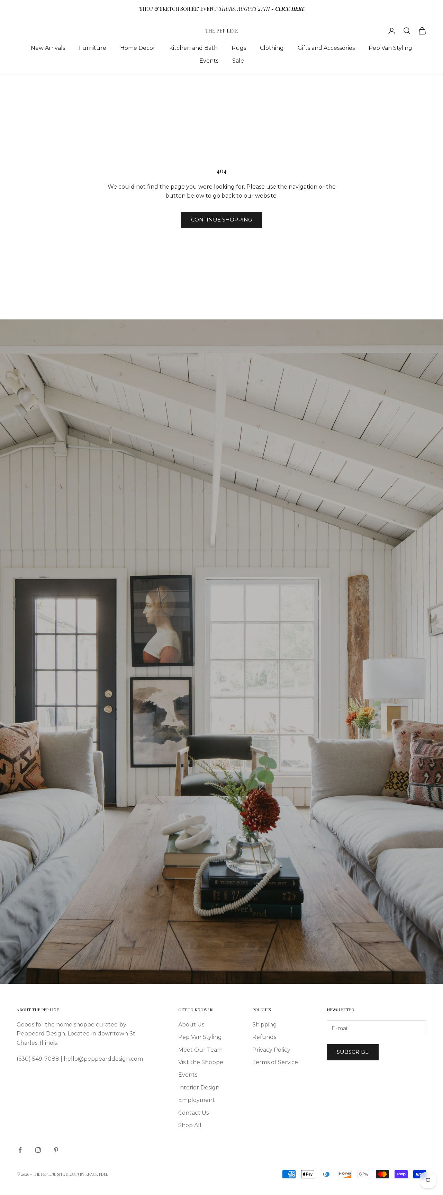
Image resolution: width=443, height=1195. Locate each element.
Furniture (92, 48)
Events (208, 60)
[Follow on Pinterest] (56, 1150)
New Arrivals (48, 48)
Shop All (189, 1125)
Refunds (264, 1037)
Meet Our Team (200, 1050)
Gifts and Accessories (326, 48)
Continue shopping (221, 219)
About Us (191, 1024)
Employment (196, 1100)
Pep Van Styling (390, 48)
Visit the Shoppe (200, 1062)
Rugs (239, 48)
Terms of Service (275, 1062)
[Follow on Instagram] (38, 1150)
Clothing (272, 48)
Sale (238, 60)
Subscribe (353, 1052)
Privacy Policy (271, 1050)
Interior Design (198, 1087)
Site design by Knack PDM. (82, 1174)
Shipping (264, 1024)
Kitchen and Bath (193, 48)
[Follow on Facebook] (20, 1150)
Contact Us (193, 1113)
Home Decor (137, 48)
